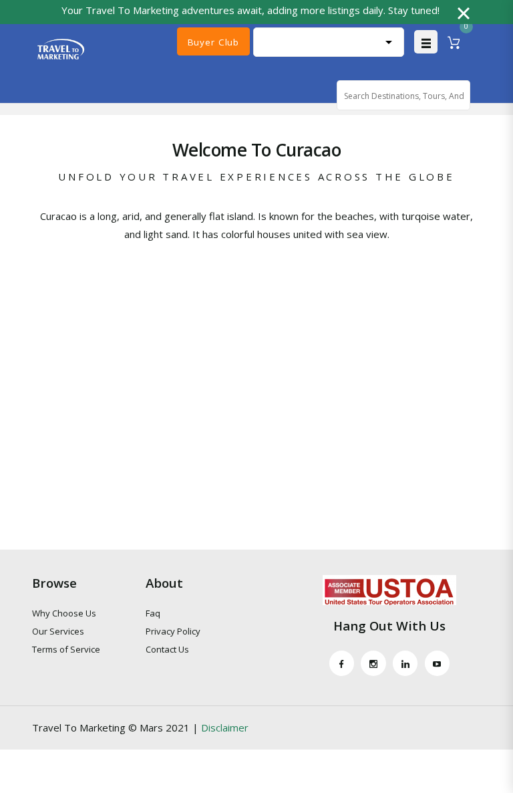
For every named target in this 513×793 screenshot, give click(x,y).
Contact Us (167, 649)
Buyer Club (213, 42)
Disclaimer (224, 727)
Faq (153, 613)
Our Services (58, 631)
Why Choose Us (64, 613)
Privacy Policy (173, 631)
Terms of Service (66, 649)
